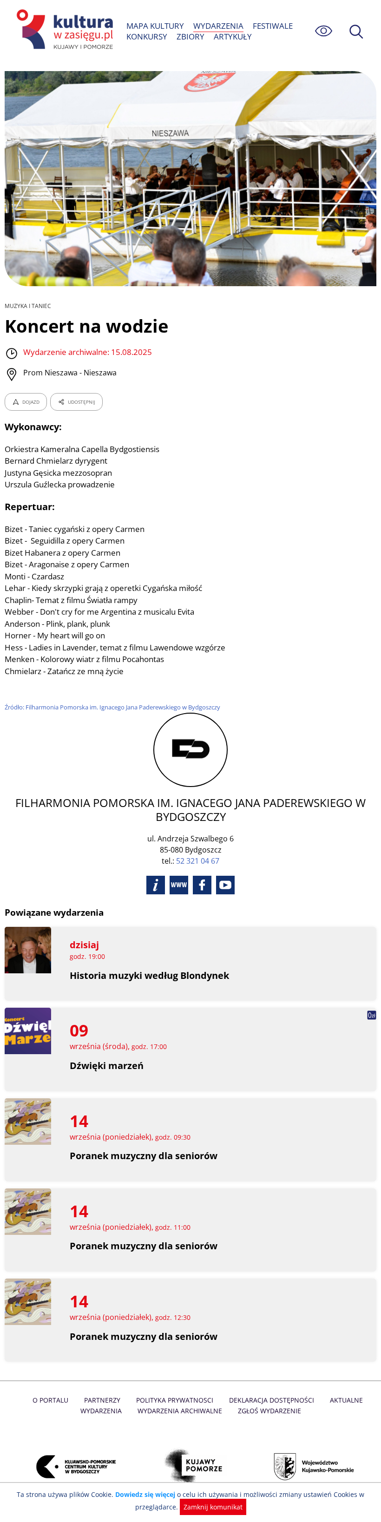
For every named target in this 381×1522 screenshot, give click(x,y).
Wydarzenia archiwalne (180, 1410)
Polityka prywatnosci (174, 1400)
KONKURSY (146, 36)
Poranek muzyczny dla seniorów (143, 1155)
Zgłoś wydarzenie (269, 1410)
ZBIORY (190, 36)
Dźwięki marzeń (107, 1065)
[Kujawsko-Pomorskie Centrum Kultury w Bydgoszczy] (71, 1466)
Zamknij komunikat (213, 1506)
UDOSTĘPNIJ (81, 402)
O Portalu (50, 1400)
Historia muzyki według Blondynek (149, 975)
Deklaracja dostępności (271, 1400)
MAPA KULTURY (155, 25)
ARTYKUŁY (233, 36)
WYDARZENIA (218, 25)
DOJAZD (30, 402)
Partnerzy (102, 1400)
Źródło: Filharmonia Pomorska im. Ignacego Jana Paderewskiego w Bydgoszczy (112, 707)
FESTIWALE (273, 25)
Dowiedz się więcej (145, 1494)
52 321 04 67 (197, 861)
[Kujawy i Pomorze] (190, 1466)
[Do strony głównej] (63, 31)
